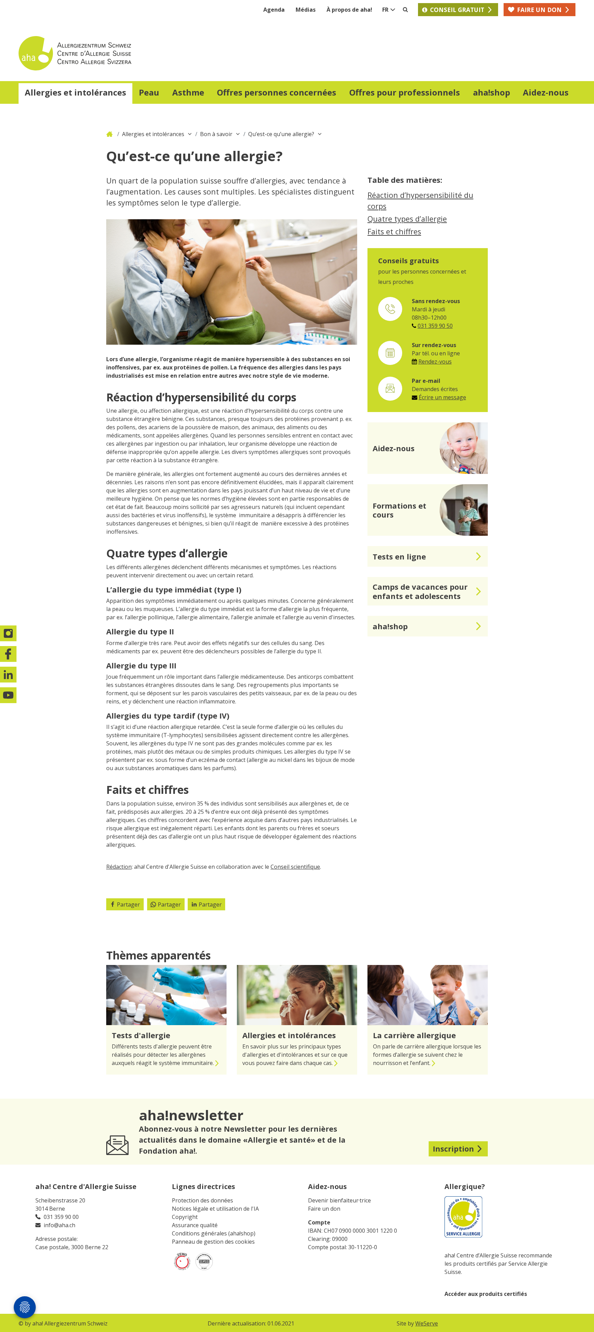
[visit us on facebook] (8, 654)
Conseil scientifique (295, 866)
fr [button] (385, 9)
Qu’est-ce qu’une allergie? (281, 134)
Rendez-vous (435, 361)
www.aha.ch (110, 134)
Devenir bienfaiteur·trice (339, 1200)
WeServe (426, 1323)
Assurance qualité (195, 1225)
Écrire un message (442, 397)
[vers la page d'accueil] (158, 53)
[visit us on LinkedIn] (8, 674)
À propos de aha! (349, 9)
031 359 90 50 (435, 326)
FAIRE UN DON (539, 9)
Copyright (185, 1217)
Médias (306, 9)
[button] (75, 93)
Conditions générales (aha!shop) (213, 1233)
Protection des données (202, 1200)
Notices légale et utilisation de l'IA (215, 1208)
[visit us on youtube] (8, 695)
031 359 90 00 (61, 1217)
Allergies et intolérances (153, 134)
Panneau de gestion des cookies (213, 1241)
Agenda (274, 9)
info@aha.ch (59, 1225)
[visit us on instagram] (8, 633)
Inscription (453, 1149)
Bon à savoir (216, 134)
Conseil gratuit (457, 9)
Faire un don (324, 1208)
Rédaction (119, 866)
